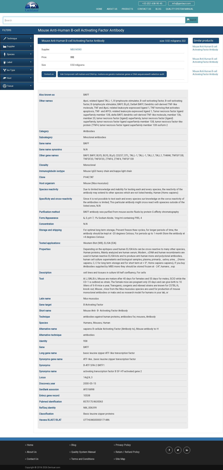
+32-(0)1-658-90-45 (152, 3)
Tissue (10, 86)
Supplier (11, 46)
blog (158, 9)
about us (112, 9)
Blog (73, 445)
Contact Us (32, 459)
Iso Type (11, 70)
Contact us (49, 74)
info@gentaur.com (181, 3)
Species (11, 54)
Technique (12, 38)
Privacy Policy (123, 445)
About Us (31, 452)
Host (9, 78)
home (99, 9)
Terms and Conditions (82, 459)
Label (9, 62)
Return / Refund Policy (127, 452)
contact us (144, 9)
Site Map (120, 459)
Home (29, 445)
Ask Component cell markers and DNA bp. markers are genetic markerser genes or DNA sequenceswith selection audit (112, 74)
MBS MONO (76, 49)
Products (127, 9)
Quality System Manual (179, 9)
